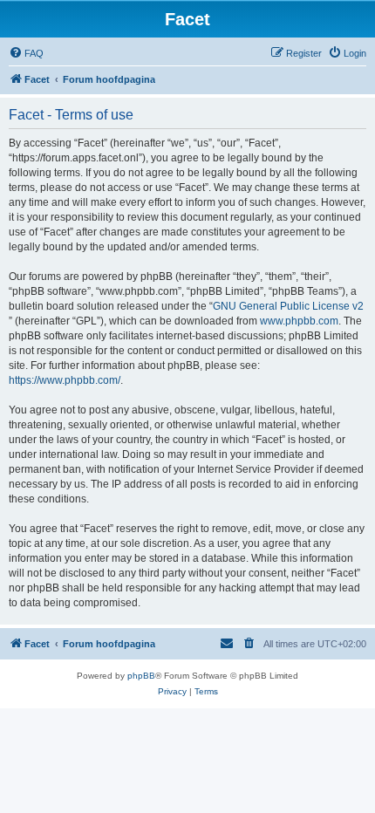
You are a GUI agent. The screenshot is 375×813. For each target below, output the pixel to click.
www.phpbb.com (299, 321)
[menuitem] (26, 53)
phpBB (141, 675)
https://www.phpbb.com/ (64, 380)
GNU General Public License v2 (288, 306)
